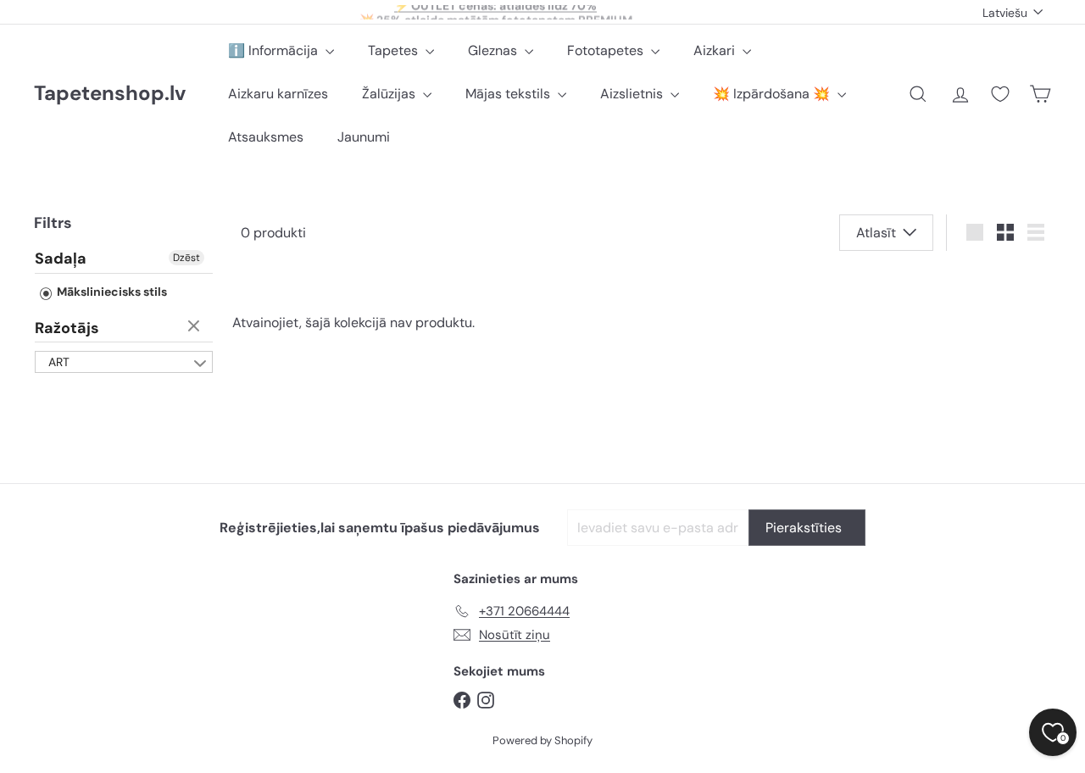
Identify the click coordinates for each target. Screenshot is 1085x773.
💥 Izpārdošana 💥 (773, 94)
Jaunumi (363, 137)
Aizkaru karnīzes (278, 94)
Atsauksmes (265, 137)
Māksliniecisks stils (110, 291)
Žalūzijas (390, 94)
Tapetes (394, 50)
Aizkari (715, 50)
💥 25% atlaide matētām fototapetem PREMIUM (495, 13)
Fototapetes (607, 50)
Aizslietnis (633, 94)
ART (59, 362)
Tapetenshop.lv (110, 93)
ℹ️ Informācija (274, 50)
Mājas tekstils (509, 94)
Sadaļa (60, 259)
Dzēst (186, 257)
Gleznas (494, 50)
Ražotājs (67, 328)
